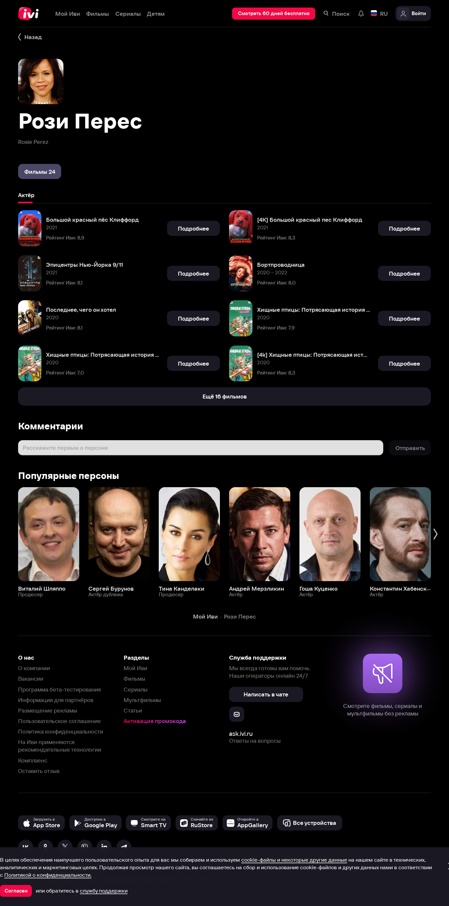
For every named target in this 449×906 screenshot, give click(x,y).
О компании (34, 668)
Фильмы (134, 678)
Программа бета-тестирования (59, 689)
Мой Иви (135, 668)
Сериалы (136, 689)
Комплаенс (32, 760)
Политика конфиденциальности (60, 731)
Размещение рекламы (47, 710)
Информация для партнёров (55, 700)
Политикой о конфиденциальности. (47, 875)
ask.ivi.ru (241, 733)
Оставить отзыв (38, 771)
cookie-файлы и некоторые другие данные (294, 860)
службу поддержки (104, 891)
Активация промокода (155, 721)
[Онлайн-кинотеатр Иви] (30, 14)
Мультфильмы (142, 700)
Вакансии (30, 678)
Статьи (133, 710)
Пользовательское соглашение (59, 721)
